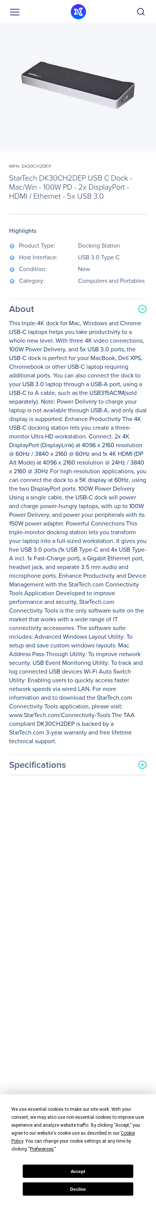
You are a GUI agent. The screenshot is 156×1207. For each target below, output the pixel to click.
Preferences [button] (42, 1149)
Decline (78, 1189)
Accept (78, 1171)
